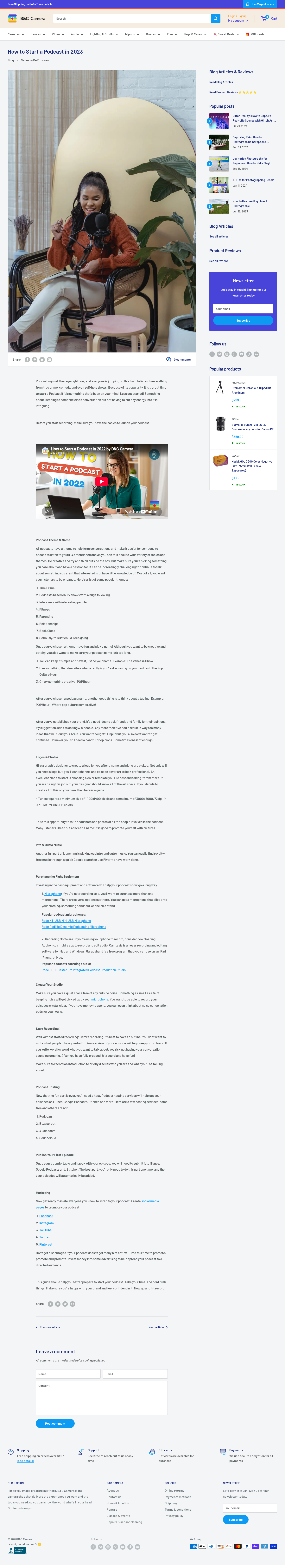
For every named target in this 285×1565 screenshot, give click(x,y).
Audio (75, 34)
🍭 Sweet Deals (224, 34)
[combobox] (132, 18)
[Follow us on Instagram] (227, 354)
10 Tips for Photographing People (253, 180)
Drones (151, 34)
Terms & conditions (178, 1509)
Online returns (174, 1490)
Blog (11, 60)
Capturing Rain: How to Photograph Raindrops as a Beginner (250, 139)
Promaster (238, 382)
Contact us (114, 1497)
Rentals (112, 1509)
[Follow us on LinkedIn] (256, 354)
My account (236, 20)
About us (113, 1490)
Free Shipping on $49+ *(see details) (30, 4)
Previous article (50, 1327)
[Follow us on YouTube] (241, 354)
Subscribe (243, 320)
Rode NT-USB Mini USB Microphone (66, 920)
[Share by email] (49, 359)
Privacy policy (174, 1515)
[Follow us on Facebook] (212, 354)
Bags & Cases (193, 34)
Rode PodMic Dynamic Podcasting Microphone (74, 926)
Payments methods (178, 1497)
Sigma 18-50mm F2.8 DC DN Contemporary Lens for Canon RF (252, 427)
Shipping (171, 1503)
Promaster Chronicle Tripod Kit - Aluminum (252, 390)
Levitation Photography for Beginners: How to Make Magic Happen (252, 161)
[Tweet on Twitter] (42, 359)
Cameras (14, 34)
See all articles (218, 236)
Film (170, 34)
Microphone (52, 893)
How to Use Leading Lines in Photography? (250, 203)
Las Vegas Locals (263, 4)
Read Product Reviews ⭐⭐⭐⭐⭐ (233, 92)
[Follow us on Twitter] (219, 354)
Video (56, 34)
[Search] (215, 18)
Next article (156, 1327)
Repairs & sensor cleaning (124, 1522)
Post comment (55, 1423)
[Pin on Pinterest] (34, 359)
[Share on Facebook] (27, 359)
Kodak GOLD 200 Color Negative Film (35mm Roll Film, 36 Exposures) (252, 466)
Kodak (235, 456)
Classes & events (118, 1515)
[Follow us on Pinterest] (234, 354)
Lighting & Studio (102, 34)
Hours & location (118, 1503)
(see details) (25, 1460)
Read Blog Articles (221, 82)
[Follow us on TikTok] (249, 354)
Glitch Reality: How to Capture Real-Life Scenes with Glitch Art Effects (253, 118)
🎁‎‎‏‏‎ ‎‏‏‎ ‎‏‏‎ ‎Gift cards (255, 34)
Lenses (36, 34)
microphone (99, 999)
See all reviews (218, 261)
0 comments (182, 359)
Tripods (130, 34)
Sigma (235, 419)
